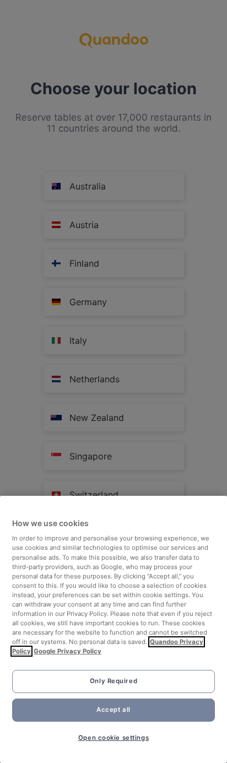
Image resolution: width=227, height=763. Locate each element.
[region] (113, 629)
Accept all (113, 709)
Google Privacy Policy (67, 651)
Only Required (113, 681)
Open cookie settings (113, 738)
